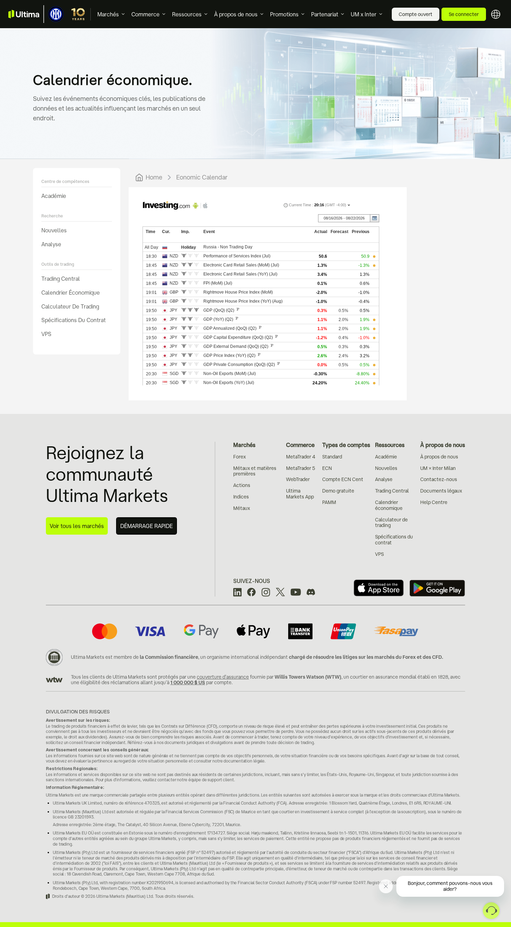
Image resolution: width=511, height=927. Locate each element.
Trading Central (60, 278)
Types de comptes (346, 445)
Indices (241, 497)
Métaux (241, 508)
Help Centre (433, 502)
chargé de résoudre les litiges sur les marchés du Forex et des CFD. (366, 657)
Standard (332, 456)
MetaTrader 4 (300, 456)
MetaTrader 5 (300, 468)
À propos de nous (236, 14)
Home (154, 177)
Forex (239, 456)
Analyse (51, 244)
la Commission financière (169, 657)
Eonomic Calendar (202, 177)
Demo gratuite (338, 491)
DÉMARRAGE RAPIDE (146, 526)
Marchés (108, 14)
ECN (327, 468)
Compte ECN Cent (342, 479)
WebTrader (298, 479)
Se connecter (464, 14)
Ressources (187, 14)
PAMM (329, 502)
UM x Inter (363, 14)
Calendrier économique (70, 292)
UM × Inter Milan (438, 468)
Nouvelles (54, 230)
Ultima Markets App (300, 494)
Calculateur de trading (70, 306)
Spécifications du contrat (73, 320)
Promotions (284, 14)
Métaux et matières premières (254, 471)
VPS (46, 334)
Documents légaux (441, 491)
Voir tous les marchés (77, 526)
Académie (53, 196)
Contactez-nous (438, 479)
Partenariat (324, 14)
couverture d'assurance (223, 677)
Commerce (145, 14)
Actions (241, 485)
